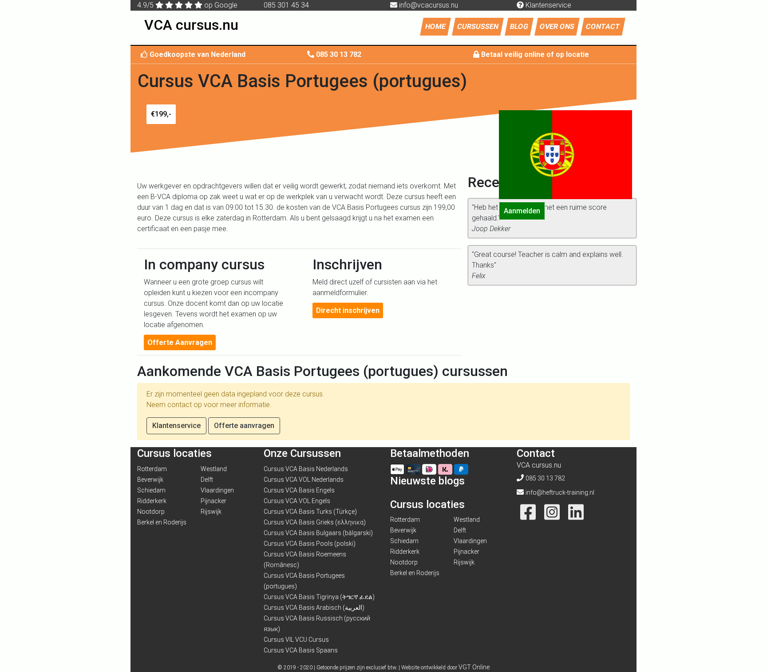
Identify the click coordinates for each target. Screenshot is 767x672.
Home (437, 26)
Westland (214, 468)
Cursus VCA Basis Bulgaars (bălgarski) (318, 532)
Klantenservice (547, 5)
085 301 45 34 (286, 5)
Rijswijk (211, 511)
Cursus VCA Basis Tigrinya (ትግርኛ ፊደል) (319, 596)
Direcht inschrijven (348, 310)
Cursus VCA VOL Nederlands (304, 479)
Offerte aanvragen (244, 425)
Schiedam (151, 490)
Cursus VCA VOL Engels (297, 500)
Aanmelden (522, 211)
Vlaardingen (217, 490)
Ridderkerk (151, 500)
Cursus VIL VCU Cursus (296, 639)
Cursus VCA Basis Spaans (301, 650)
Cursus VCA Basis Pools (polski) (310, 543)
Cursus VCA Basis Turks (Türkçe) (310, 511)
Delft (207, 479)
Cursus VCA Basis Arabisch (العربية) (314, 607)
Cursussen (477, 26)
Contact (603, 26)
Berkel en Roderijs (161, 522)
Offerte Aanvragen (179, 342)
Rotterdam (152, 468)
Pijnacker (213, 500)
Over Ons (557, 26)
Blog (519, 26)
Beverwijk (150, 479)
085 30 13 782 (338, 54)
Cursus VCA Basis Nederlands (306, 468)
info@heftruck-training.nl (560, 492)
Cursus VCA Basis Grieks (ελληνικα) (315, 522)
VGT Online (474, 667)
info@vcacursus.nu (428, 5)
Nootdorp (151, 511)
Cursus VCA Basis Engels (299, 490)
